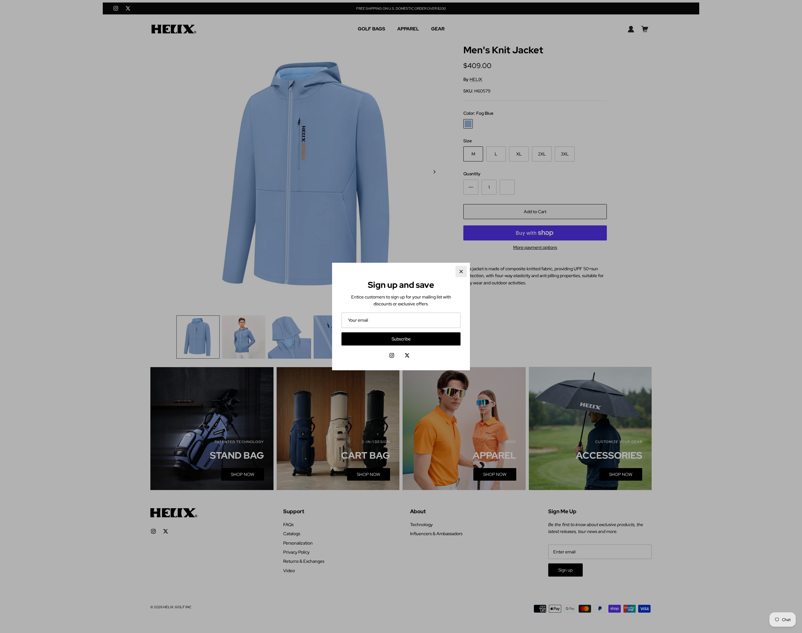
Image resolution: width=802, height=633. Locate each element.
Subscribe (401, 339)
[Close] (461, 271)
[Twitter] (407, 355)
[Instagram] (392, 355)
